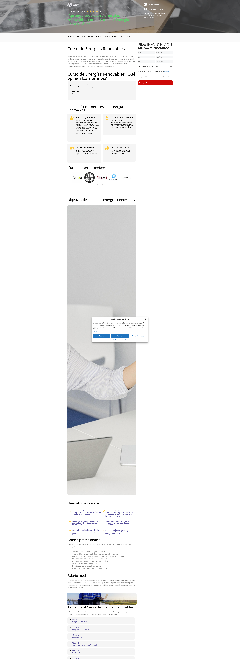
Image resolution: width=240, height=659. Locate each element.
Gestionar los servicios (100, 331)
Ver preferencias (138, 336)
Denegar (120, 336)
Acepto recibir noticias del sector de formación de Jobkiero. (155, 77)
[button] (146, 319)
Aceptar (102, 336)
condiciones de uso (149, 73)
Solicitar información (146, 83)
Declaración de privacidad (120, 339)
